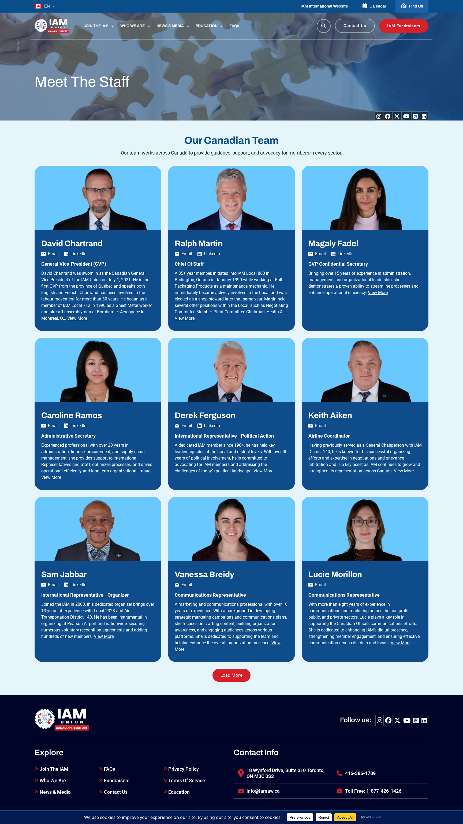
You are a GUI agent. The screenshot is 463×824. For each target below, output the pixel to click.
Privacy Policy (183, 769)
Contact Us (354, 25)
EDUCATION (207, 26)
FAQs (234, 26)
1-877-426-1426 (383, 791)
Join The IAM (54, 769)
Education (179, 792)
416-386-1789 (360, 773)
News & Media (55, 792)
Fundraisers (116, 780)
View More (77, 318)
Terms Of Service (186, 780)
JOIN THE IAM (96, 26)
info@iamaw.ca (263, 791)
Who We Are (53, 780)
